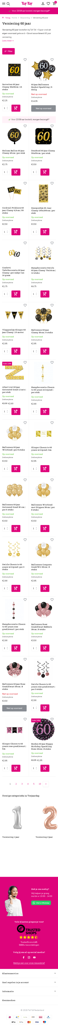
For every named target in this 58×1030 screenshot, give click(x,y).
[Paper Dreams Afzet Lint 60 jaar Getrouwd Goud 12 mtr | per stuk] (14, 373)
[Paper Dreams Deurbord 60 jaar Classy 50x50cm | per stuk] (43, 136)
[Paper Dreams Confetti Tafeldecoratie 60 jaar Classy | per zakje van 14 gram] (14, 253)
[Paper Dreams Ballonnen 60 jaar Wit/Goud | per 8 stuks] (14, 433)
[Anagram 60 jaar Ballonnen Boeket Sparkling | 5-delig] (43, 70)
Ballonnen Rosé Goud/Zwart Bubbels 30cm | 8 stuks (41, 627)
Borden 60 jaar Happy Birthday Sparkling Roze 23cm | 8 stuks (42, 746)
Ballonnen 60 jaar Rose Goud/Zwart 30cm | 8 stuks (13, 686)
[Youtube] (34, 957)
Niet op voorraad (43, 108)
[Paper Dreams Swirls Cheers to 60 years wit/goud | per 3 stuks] (14, 550)
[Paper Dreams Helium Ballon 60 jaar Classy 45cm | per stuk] (14, 136)
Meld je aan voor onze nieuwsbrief (29, 963)
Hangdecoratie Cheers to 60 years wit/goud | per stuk (42, 390)
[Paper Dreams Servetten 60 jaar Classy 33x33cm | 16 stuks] (14, 70)
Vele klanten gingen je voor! (29, 921)
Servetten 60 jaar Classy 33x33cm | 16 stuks (12, 87)
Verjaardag (25, 18)
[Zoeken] (8, 3)
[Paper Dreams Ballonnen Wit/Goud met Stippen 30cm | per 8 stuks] (43, 490)
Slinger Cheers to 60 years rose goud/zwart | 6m (14, 746)
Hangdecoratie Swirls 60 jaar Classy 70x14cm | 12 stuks (43, 270)
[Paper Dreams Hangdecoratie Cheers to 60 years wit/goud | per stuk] (43, 373)
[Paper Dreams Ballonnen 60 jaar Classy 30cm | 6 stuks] (43, 316)
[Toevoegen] (15, 108)
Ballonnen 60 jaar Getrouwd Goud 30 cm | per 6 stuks (13, 507)
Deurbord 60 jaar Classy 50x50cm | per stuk (43, 151)
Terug (7, 18)
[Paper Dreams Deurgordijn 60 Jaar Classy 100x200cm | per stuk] (43, 194)
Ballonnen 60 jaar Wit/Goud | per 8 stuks (13, 448)
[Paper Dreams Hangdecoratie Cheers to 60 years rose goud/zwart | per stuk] (14, 610)
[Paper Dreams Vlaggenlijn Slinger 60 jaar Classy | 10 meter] (14, 315)
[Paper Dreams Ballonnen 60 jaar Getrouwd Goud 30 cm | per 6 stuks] (14, 490)
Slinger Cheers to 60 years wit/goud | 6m (41, 448)
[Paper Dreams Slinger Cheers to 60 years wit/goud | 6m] (43, 433)
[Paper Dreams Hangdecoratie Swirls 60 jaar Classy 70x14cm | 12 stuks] (43, 253)
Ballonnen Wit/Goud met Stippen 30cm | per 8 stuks (43, 507)
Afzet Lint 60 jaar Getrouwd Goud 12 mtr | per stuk (14, 389)
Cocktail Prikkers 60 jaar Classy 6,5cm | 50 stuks (13, 210)
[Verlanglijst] (48, 4)
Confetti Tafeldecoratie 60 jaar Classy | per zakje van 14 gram (13, 271)
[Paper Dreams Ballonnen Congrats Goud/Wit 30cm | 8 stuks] (43, 550)
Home (14, 18)
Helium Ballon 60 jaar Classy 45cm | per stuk (13, 151)
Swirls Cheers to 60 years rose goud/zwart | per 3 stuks (43, 687)
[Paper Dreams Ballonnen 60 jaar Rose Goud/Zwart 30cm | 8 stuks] (14, 670)
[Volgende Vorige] (46, 784)
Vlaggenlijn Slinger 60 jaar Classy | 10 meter (14, 331)
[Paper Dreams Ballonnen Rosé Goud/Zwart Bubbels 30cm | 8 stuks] (43, 610)
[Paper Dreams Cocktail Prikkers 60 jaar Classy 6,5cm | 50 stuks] (14, 194)
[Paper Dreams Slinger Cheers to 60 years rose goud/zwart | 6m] (14, 729)
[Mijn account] (42, 3)
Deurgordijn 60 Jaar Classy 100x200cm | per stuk (43, 210)
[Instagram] (29, 957)
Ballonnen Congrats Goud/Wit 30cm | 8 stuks (41, 567)
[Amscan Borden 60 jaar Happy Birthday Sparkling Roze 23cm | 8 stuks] (43, 729)
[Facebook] (23, 957)
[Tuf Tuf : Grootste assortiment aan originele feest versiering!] (29, 4)
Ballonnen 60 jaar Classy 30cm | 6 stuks (42, 331)
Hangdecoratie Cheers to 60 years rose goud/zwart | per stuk (13, 627)
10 (40, 784)
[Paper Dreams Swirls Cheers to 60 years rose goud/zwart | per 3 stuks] (43, 670)
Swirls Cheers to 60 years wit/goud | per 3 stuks (13, 567)
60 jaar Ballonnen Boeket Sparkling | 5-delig (42, 87)
